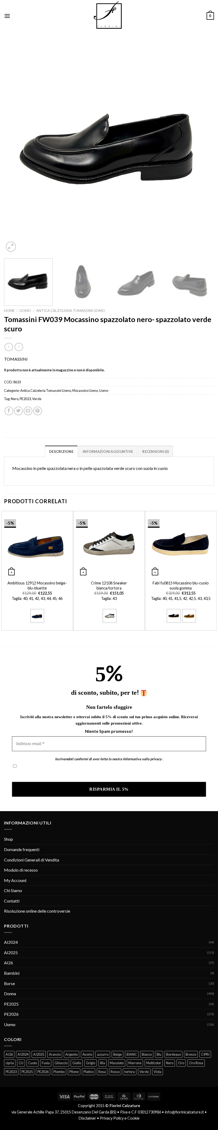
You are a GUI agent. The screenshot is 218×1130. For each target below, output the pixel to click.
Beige (117, 1054)
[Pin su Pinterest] (37, 411)
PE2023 (25, 399)
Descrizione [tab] (61, 451)
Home (9, 310)
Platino (88, 1072)
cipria (10, 1063)
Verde (36, 399)
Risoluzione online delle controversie (37, 910)
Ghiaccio (61, 1063)
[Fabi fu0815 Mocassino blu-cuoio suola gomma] (181, 544)
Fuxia (46, 1063)
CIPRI (205, 1054)
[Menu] (7, 15)
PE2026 (11, 1014)
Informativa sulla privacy (142, 759)
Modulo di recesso (21, 869)
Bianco (147, 1054)
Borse (9, 983)
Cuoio (32, 1063)
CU (21, 1063)
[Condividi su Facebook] (9, 411)
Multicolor (153, 1063)
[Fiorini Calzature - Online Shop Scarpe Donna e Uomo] (109, 16)
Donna (10, 993)
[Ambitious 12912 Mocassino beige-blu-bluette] (37, 544)
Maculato (117, 1063)
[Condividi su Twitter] (18, 411)
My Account (15, 880)
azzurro (102, 1054)
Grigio (90, 1063)
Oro (181, 1063)
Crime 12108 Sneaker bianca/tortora (109, 585)
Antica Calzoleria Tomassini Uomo (70, 310)
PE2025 (11, 1003)
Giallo (76, 1063)
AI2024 (11, 942)
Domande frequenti (21, 849)
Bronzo (191, 1054)
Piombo (59, 1072)
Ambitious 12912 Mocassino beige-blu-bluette (37, 585)
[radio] (37, 616)
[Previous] (15, 148)
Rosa (102, 1072)
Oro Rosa (196, 1063)
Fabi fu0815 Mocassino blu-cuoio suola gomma (181, 585)
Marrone (134, 1063)
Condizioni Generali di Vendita (31, 859)
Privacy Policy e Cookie (120, 1118)
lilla (102, 1063)
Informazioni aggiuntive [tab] (108, 451)
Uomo (25, 310)
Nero (14, 399)
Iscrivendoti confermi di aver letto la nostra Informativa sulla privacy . (75, 774)
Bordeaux (173, 1054)
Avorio (87, 1054)
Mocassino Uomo (85, 390)
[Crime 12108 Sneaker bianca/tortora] (109, 544)
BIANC (132, 1054)
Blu (159, 1054)
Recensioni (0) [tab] (155, 451)
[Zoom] (11, 247)
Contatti (11, 900)
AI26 (8, 962)
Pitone (74, 1072)
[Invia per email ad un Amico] (28, 411)
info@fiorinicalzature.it (184, 1112)
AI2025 (11, 952)
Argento (71, 1054)
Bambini (11, 972)
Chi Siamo (13, 890)
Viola (157, 1072)
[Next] (203, 148)
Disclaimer (87, 1118)
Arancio (55, 1054)
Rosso (115, 1072)
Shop (8, 839)
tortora (129, 1072)
